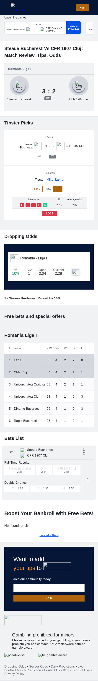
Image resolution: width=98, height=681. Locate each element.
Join (49, 598)
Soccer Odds (38, 666)
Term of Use (81, 670)
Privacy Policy (14, 674)
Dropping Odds (15, 666)
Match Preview (73, 27)
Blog (66, 670)
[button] (88, 479)
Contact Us (52, 670)
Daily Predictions (63, 666)
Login (82, 7)
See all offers (49, 535)
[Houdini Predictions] (22, 620)
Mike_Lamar (55, 179)
